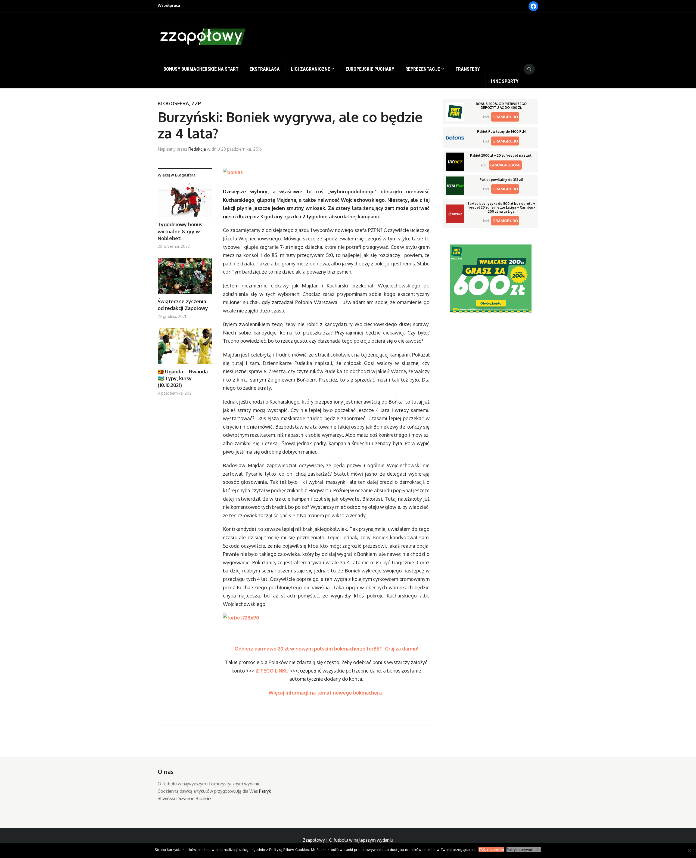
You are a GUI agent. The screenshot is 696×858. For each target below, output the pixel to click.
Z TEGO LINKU (272, 671)
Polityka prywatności (524, 849)
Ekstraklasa (265, 69)
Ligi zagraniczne (310, 69)
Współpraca (169, 5)
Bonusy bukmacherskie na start (200, 69)
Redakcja (197, 149)
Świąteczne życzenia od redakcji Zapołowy (183, 304)
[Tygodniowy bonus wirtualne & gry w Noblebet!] (185, 201)
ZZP (196, 103)
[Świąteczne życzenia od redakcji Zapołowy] (185, 278)
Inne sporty (504, 81)
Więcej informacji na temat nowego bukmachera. (326, 693)
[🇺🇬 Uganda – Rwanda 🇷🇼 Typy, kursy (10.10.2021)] (185, 348)
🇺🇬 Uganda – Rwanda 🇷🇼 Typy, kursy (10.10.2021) (183, 378)
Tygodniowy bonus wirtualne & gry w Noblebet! (180, 231)
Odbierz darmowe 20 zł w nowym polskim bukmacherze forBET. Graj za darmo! (326, 649)
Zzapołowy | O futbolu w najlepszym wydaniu (348, 840)
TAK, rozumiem (491, 849)
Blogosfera (173, 103)
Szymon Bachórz (195, 798)
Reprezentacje (422, 69)
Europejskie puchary (370, 69)
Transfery (467, 69)
